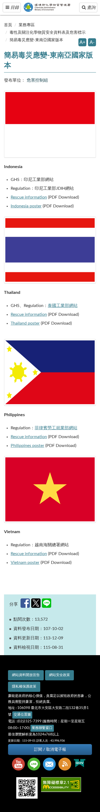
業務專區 (27, 25)
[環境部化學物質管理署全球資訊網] (50, 6)
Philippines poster (27, 445)
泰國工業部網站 (63, 305)
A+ (82, 42)
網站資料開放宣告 (26, 675)
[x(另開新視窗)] (36, 603)
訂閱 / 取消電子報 (50, 750)
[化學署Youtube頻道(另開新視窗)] (19, 765)
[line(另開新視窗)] (46, 603)
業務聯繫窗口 (42, 728)
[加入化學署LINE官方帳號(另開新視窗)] (35, 765)
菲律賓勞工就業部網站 (56, 428)
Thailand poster (25, 323)
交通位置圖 (22, 714)
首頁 (8, 25)
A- (92, 42)
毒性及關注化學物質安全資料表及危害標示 (48, 33)
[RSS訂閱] (66, 765)
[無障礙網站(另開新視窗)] (62, 785)
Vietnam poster (25, 562)
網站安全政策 (59, 675)
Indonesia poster (26, 206)
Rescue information (29, 197)
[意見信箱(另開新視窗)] (50, 765)
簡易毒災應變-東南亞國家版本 (36, 40)
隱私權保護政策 (24, 686)
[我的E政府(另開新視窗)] (81, 764)
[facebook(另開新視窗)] (25, 603)
